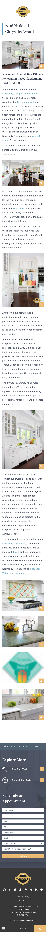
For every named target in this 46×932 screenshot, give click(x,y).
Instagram (20, 573)
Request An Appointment (40, 928)
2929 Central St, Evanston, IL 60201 (23, 912)
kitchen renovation (27, 102)
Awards (11, 746)
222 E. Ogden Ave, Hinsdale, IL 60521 (23, 906)
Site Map (23, 901)
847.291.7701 (23, 915)
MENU (23, 928)
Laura (16, 552)
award (24, 110)
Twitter (5, 573)
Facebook (35, 569)
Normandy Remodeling (14, 543)
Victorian (19, 106)
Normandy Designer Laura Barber (20, 94)
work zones (19, 208)
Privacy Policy (23, 897)
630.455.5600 (23, 909)
